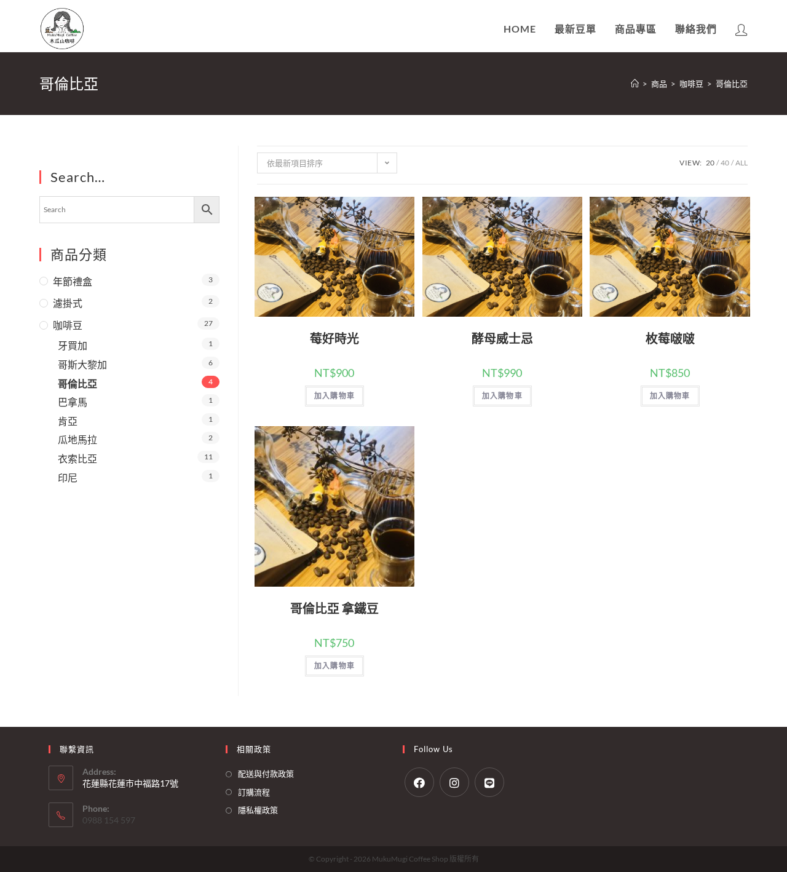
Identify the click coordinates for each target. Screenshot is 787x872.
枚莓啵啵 (670, 338)
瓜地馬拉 (77, 439)
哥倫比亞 (77, 383)
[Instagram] (454, 782)
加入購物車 (334, 395)
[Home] (635, 84)
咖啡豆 (67, 325)
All (741, 162)
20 (710, 162)
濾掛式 (67, 303)
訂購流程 (254, 792)
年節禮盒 (72, 281)
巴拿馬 (72, 402)
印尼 (67, 477)
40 (725, 162)
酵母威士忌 (502, 338)
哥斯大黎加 (82, 364)
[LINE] (489, 782)
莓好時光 (334, 338)
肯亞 (67, 421)
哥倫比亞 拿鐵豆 (334, 608)
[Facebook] (419, 782)
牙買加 (72, 345)
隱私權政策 (258, 810)
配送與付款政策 (266, 774)
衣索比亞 (77, 458)
